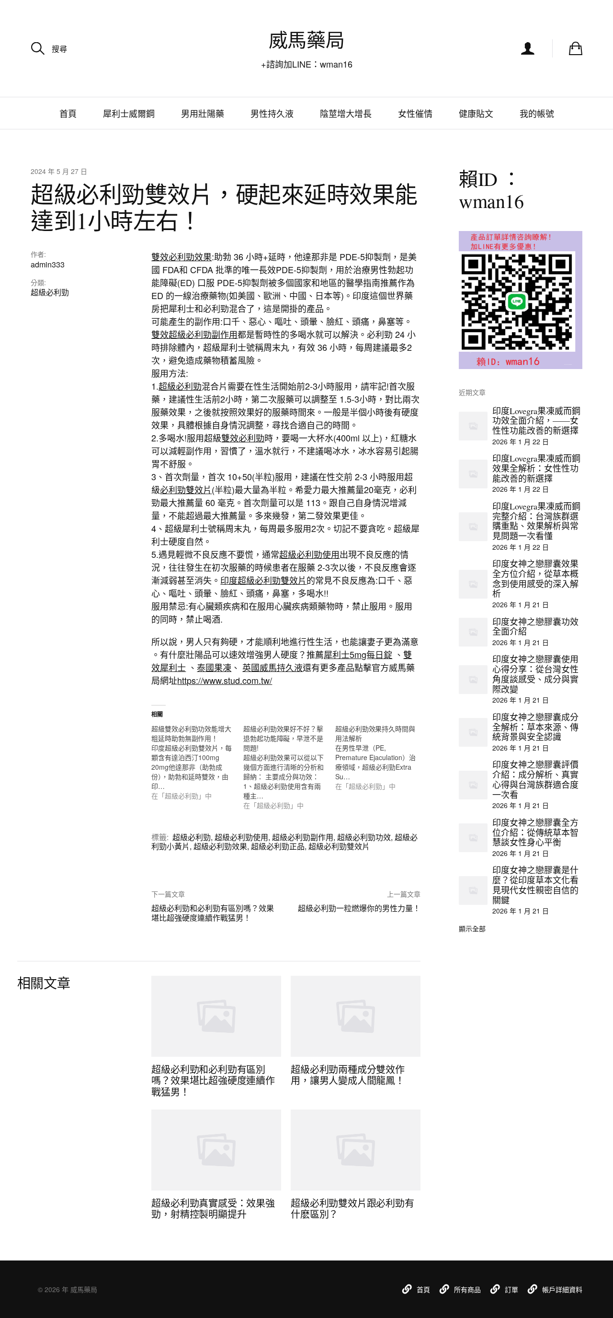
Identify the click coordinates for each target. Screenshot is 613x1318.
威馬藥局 (306, 39)
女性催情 (415, 113)
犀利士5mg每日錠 (358, 654)
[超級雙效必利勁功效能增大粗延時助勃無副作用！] (197, 762)
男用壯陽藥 (202, 113)
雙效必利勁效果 (181, 256)
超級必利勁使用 (309, 554)
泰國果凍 (214, 667)
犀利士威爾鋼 (129, 113)
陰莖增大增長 (346, 113)
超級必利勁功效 (364, 837)
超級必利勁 (50, 292)
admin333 (48, 264)
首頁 (68, 113)
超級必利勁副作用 (302, 837)
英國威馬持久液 (272, 667)
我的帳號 (537, 113)
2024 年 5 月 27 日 (59, 171)
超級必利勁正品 (278, 846)
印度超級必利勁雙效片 (263, 580)
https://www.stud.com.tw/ (224, 680)
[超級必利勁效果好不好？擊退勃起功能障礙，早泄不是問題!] (289, 767)
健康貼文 (476, 113)
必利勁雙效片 (186, 489)
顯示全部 (472, 928)
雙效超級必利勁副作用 (194, 334)
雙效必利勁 (242, 437)
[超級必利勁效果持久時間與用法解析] (381, 757)
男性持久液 (272, 113)
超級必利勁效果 (220, 846)
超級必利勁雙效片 (339, 846)
